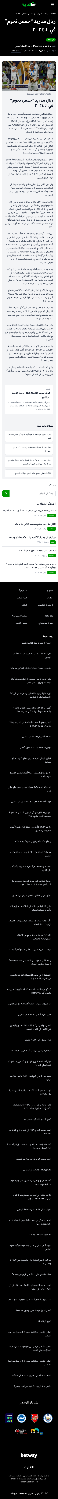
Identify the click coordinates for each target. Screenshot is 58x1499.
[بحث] (6, 493)
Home (53, 14)
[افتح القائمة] (53, 5)
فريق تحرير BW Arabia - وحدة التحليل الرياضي (33, 46)
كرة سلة (51, 555)
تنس (52, 542)
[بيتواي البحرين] (29, 4)
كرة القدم (45, 14)
